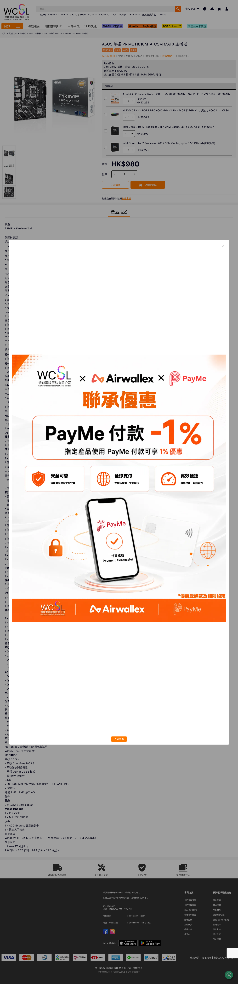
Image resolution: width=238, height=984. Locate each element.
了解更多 (119, 739)
